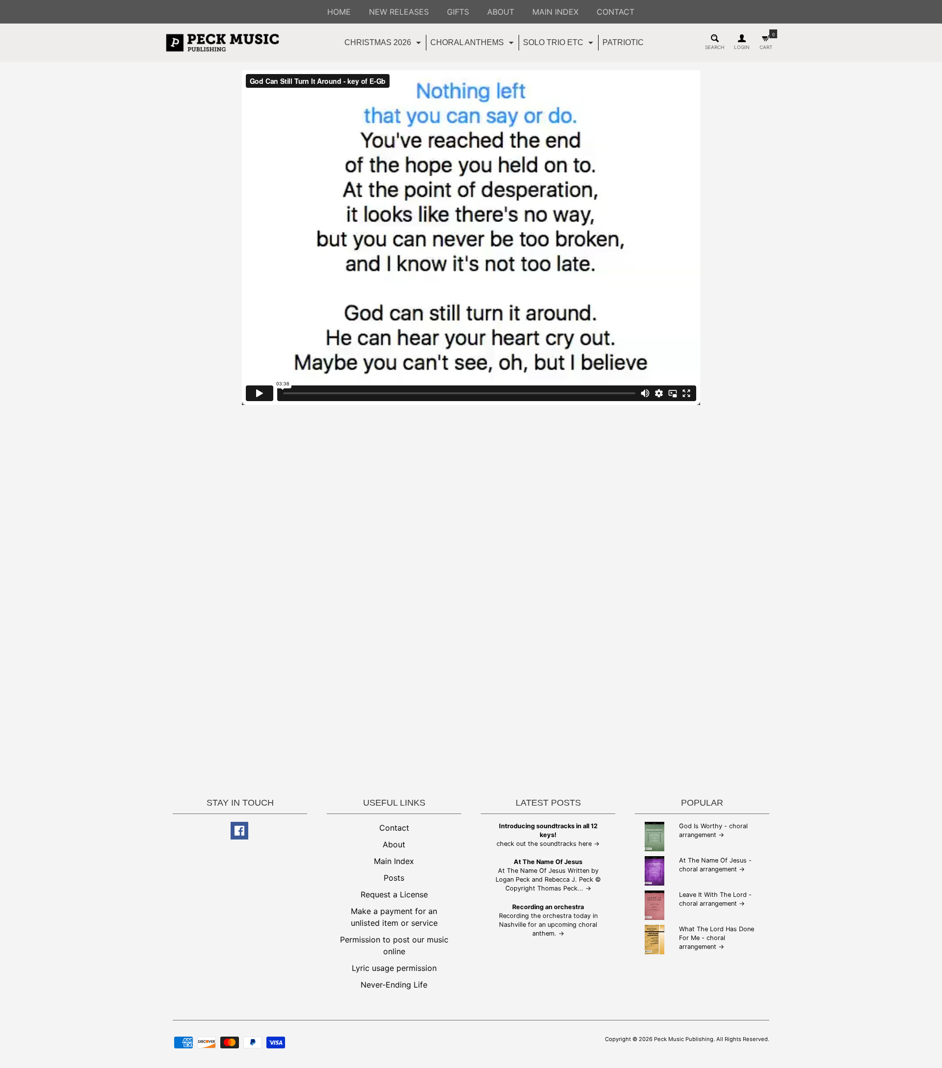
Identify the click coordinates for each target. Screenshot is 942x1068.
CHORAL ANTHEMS (473, 44)
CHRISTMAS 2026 (383, 44)
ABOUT (500, 12)
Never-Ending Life (394, 985)
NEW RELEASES (399, 12)
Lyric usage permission (394, 968)
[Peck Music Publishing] (222, 42)
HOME (339, 12)
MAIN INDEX (555, 12)
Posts (394, 878)
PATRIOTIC (623, 42)
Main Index (394, 861)
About (394, 844)
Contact (394, 828)
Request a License (394, 894)
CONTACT (615, 12)
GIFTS (458, 12)
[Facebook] (239, 830)
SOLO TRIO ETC (559, 44)
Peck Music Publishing (683, 1039)
